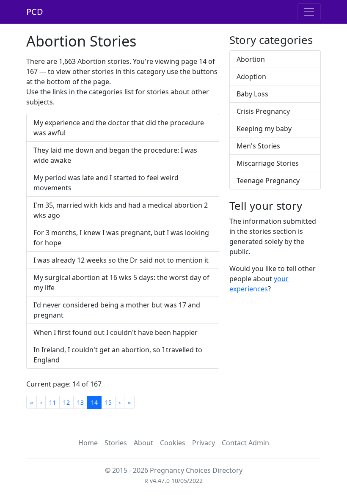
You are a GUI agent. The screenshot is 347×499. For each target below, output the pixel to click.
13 (80, 402)
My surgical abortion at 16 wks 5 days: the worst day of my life (121, 282)
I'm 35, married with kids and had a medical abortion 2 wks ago (120, 210)
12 (66, 402)
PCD (34, 11)
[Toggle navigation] (309, 11)
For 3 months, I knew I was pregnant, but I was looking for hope (121, 237)
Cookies (172, 442)
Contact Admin (245, 442)
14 (94, 402)
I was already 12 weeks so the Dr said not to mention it (121, 260)
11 (52, 402)
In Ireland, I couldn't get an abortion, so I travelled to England (117, 355)
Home (88, 442)
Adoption (251, 76)
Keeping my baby (264, 128)
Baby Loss (252, 94)
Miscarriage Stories (268, 163)
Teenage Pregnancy (268, 180)
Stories (116, 442)
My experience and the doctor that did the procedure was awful (118, 127)
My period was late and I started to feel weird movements (106, 182)
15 (108, 402)
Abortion (251, 59)
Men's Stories (258, 146)
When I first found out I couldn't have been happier (115, 332)
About (143, 442)
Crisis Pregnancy (263, 111)
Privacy (203, 442)
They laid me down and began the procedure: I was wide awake (115, 155)
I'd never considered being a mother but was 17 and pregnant (116, 310)
